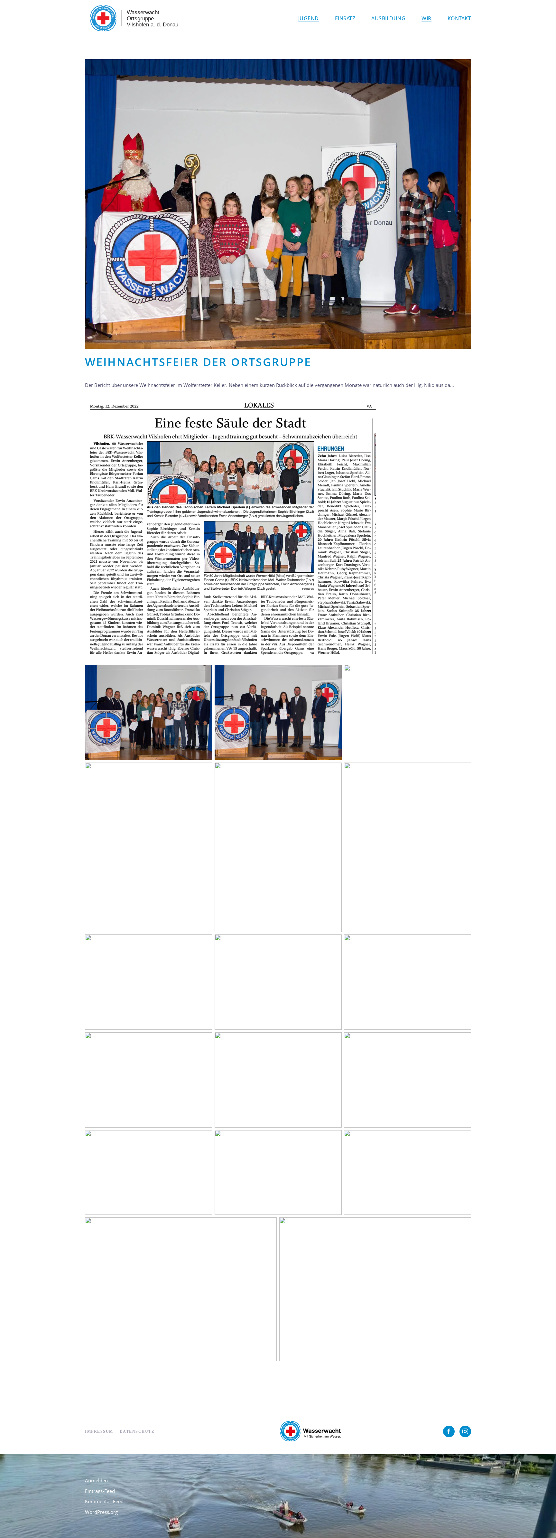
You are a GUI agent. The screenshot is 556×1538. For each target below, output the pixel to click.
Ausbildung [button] (388, 18)
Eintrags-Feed (100, 1491)
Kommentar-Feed (104, 1501)
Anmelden (96, 1480)
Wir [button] (426, 18)
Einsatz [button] (345, 18)
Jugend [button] (308, 18)
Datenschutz (137, 1431)
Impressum (99, 1431)
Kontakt (459, 18)
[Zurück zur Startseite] (133, 18)
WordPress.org (101, 1512)
